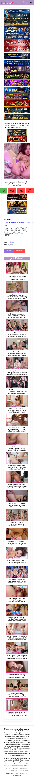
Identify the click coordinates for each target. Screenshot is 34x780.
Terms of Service (24, 771)
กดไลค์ (4, 190)
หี (19, 228)
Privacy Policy (14, 771)
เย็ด (11, 228)
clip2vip (11, 233)
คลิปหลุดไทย (28, 222)
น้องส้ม (7, 231)
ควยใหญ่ (18, 231)
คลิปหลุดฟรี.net (12, 729)
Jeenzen (7, 235)
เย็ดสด (6, 228)
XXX (9, 222)
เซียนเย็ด (12, 242)
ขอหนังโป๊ (9, 251)
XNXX (16, 233)
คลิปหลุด (13, 222)
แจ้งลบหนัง (19, 251)
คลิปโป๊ (24, 231)
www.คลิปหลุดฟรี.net (21, 773)
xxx (6, 233)
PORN (6, 222)
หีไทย (16, 228)
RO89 (21, 233)
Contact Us (15, 768)
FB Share (21, 190)
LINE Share (29, 190)
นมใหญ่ (12, 231)
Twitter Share (12, 190)
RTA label (27, 766)
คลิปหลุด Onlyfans (19, 222)
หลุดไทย (24, 228)
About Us (7, 768)
